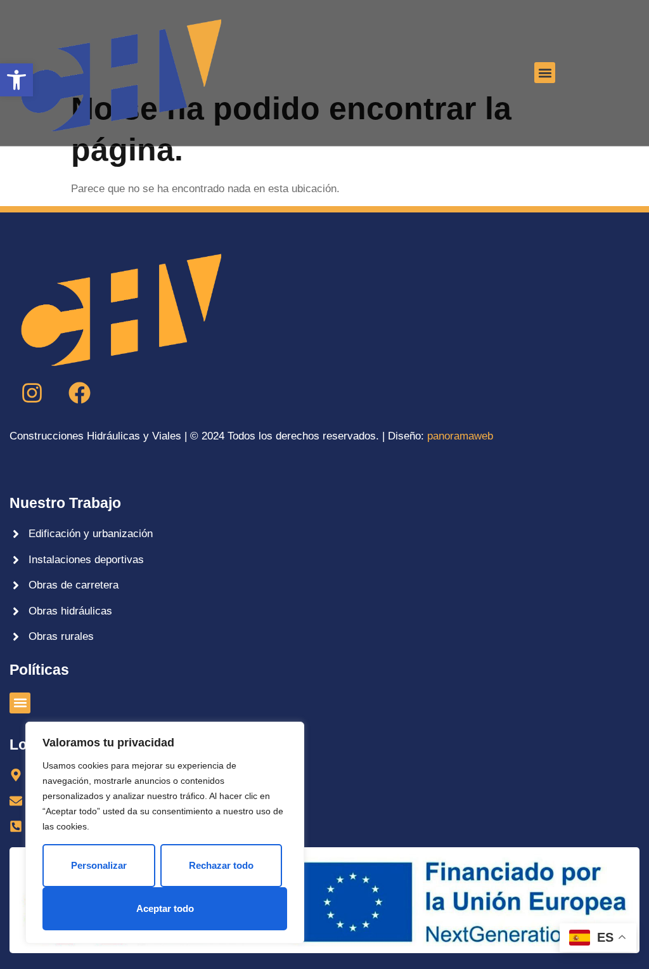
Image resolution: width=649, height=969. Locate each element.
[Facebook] (79, 393)
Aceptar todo (165, 908)
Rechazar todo (221, 865)
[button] (16, 79)
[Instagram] (32, 393)
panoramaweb (460, 436)
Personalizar (99, 865)
